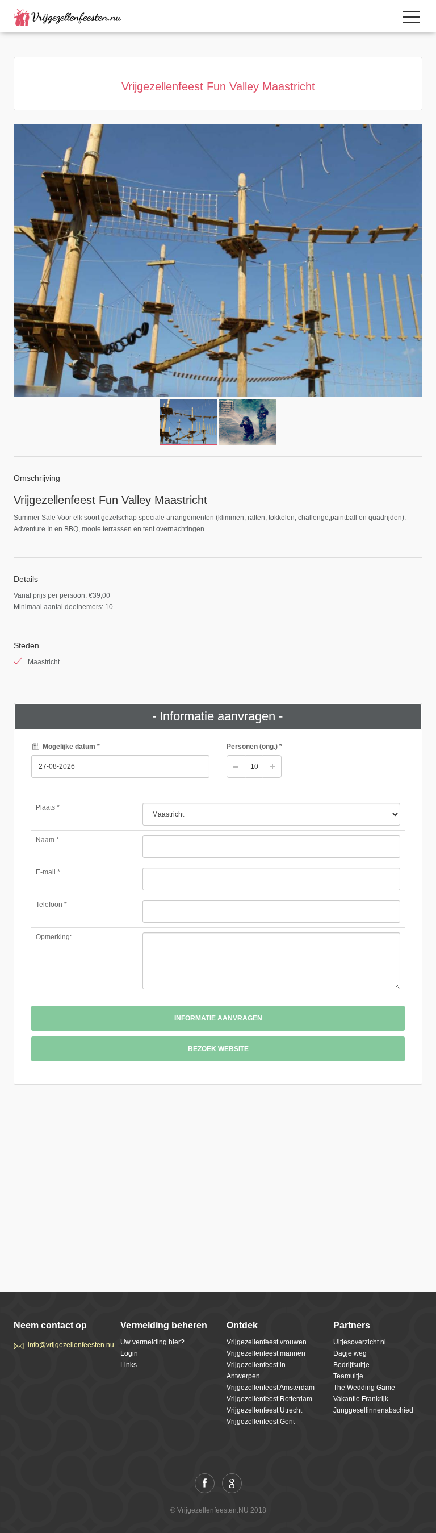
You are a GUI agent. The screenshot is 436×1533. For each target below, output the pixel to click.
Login (129, 1353)
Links (128, 1365)
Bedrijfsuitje (351, 1365)
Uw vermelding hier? (152, 1342)
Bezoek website (218, 1049)
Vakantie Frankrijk (360, 1399)
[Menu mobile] (411, 19)
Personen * (254, 747)
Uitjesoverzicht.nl (359, 1342)
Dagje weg (350, 1353)
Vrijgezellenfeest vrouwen (267, 1342)
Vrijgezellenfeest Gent (261, 1422)
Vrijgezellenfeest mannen (266, 1353)
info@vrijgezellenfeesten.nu (65, 1345)
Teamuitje (348, 1376)
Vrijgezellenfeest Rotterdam (269, 1399)
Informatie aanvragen (218, 1018)
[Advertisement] (218, 1178)
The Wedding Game (364, 1388)
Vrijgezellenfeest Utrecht (264, 1410)
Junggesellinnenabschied (373, 1410)
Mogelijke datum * (70, 747)
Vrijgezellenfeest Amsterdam (271, 1388)
